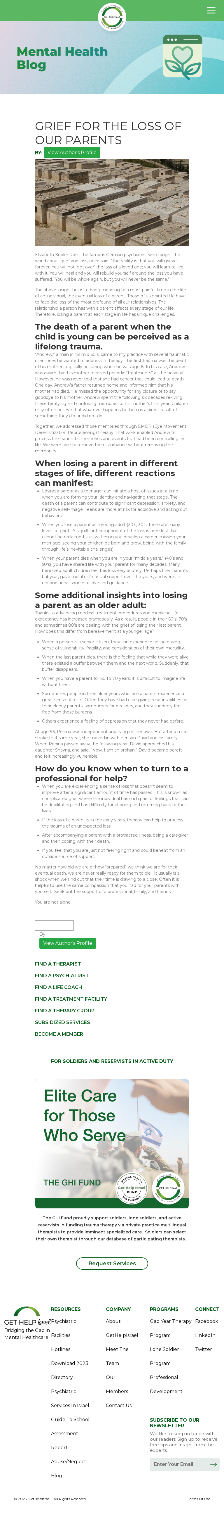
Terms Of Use (199, 1499)
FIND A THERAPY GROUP (64, 1011)
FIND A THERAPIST (58, 964)
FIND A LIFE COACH (58, 987)
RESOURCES (66, 1309)
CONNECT (207, 1309)
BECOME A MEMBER (59, 1034)
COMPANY (118, 1309)
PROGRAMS (164, 1309)
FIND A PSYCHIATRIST (62, 975)
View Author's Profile (72, 152)
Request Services (112, 1263)
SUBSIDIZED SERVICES (62, 1022)
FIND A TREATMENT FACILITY (71, 999)
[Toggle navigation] (211, 10)
